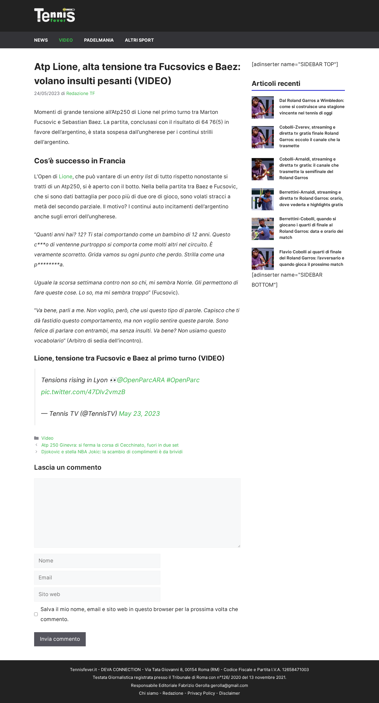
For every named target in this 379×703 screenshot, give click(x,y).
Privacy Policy (201, 693)
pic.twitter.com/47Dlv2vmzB (83, 392)
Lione (65, 176)
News (41, 40)
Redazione (173, 693)
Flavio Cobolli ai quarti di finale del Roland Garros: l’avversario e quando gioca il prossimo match (311, 258)
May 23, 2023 (139, 413)
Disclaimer (229, 693)
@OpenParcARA (141, 380)
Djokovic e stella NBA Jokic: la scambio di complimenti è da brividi (112, 451)
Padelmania (99, 40)
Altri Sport (139, 40)
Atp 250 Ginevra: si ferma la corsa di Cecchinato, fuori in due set (110, 445)
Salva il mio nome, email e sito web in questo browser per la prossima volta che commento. (139, 614)
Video (66, 40)
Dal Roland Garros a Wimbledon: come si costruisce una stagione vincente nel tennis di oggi (312, 107)
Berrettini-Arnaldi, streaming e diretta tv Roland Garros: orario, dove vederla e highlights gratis (311, 198)
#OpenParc (183, 380)
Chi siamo (148, 693)
